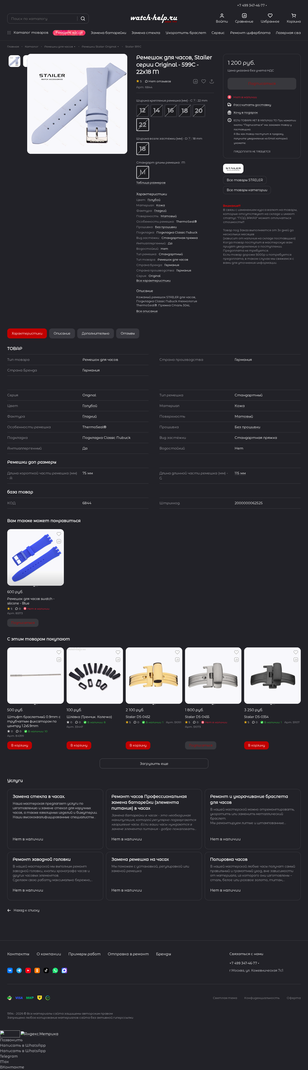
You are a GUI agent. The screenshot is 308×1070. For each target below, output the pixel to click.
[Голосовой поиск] (72, 18)
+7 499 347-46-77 (251, 5)
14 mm (156, 110)
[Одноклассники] (37, 970)
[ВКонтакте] (10, 970)
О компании (49, 954)
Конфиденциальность (261, 998)
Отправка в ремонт (128, 954)
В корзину (19, 745)
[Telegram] (19, 970)
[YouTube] (28, 970)
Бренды (163, 954)
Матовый (169, 216)
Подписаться (262, 83)
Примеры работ (84, 954)
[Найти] (83, 18)
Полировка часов (229, 859)
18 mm (184, 110)
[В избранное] (203, 81)
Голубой (154, 200)
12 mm (142, 110)
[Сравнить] (195, 81)
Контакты (18, 954)
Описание (62, 333)
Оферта (294, 998)
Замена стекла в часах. (39, 796)
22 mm (142, 124)
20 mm (198, 110)
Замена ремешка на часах (140, 859)
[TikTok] (46, 970)
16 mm (170, 110)
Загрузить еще (154, 763)
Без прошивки (166, 227)
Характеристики (27, 333)
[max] (64, 970)
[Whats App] (55, 970)
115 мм (240, 473)
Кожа (160, 205)
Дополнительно (95, 333)
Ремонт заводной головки (42, 859)
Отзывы (128, 333)
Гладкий (160, 210)
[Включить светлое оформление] (299, 5)
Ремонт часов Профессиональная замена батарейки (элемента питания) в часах (149, 802)
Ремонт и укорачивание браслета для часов (249, 799)
